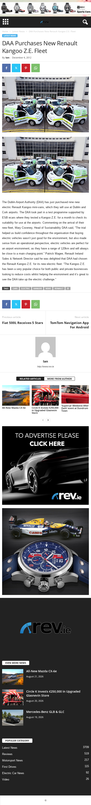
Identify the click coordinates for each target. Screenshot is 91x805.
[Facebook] (6, 68)
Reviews (7, 754)
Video (5, 779)
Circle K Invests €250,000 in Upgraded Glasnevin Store (45, 410)
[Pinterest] (26, 68)
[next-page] (48, 420)
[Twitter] (16, 68)
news (48, 288)
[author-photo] (45, 347)
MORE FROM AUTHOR (59, 378)
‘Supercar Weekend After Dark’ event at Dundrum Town (75, 408)
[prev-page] (43, 420)
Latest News (18, 31)
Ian (7, 57)
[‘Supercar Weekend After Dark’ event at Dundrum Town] (75, 394)
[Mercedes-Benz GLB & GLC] (12, 718)
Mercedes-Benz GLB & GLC (45, 712)
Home (5, 31)
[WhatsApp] (35, 68)
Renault (59, 288)
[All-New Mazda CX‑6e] (16, 395)
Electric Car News (13, 773)
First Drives (9, 766)
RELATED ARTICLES (30, 378)
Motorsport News (12, 760)
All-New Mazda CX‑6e (14, 407)
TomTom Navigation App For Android (69, 325)
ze (68, 288)
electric (25, 288)
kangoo (37, 288)
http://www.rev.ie (45, 366)
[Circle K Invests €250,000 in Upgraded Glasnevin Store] (45, 395)
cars (15, 288)
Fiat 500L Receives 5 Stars (22, 323)
